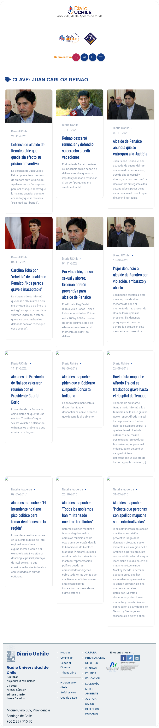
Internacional (95, 657)
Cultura (91, 652)
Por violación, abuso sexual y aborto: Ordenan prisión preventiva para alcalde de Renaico (77, 284)
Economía (92, 683)
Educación (92, 678)
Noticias (65, 652)
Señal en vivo (68, 692)
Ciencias (91, 668)
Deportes (91, 662)
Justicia (90, 698)
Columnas (66, 657)
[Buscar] (92, 57)
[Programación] (84, 57)
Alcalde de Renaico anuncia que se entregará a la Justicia (130, 147)
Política (90, 673)
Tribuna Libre (68, 672)
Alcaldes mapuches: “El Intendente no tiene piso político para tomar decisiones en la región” (28, 515)
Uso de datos (68, 697)
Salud (89, 703)
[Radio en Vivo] (76, 57)
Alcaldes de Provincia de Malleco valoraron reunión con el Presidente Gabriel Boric (27, 389)
